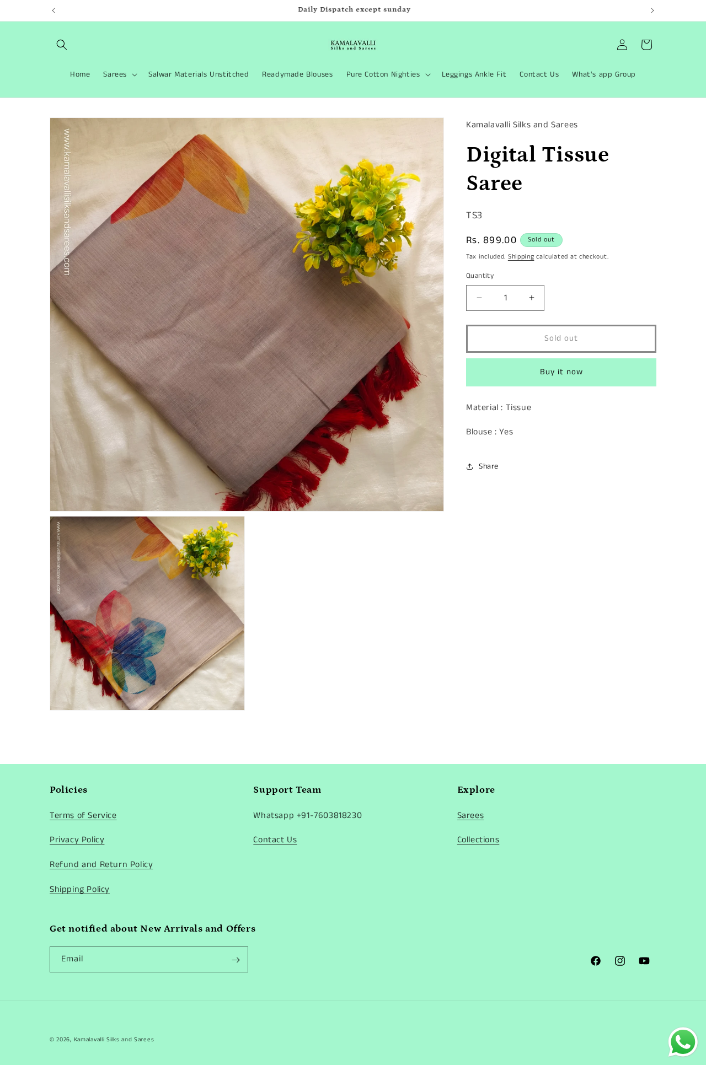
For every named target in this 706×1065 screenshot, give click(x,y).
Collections (478, 839)
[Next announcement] (652, 10)
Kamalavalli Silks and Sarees (114, 1039)
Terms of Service (83, 815)
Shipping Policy (80, 889)
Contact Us (275, 839)
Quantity (480, 276)
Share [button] (489, 466)
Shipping (521, 256)
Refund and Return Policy (101, 864)
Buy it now (561, 372)
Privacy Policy (77, 839)
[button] (62, 45)
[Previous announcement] (53, 10)
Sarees (470, 815)
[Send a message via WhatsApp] (683, 1042)
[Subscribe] (235, 960)
